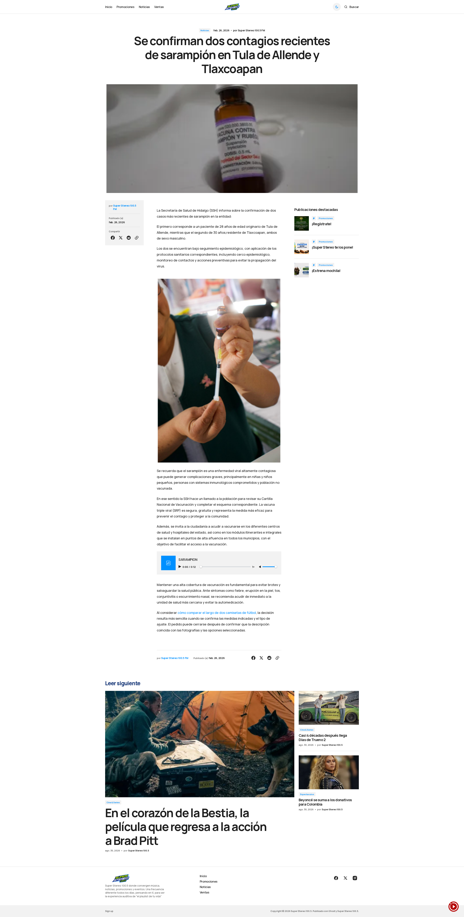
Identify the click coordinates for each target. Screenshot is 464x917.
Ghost (331, 911)
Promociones (326, 218)
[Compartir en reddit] (129, 238)
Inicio (203, 876)
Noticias (204, 30)
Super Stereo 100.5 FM (251, 30)
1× (253, 567)
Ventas (204, 892)
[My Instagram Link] (354, 878)
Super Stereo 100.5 (138, 850)
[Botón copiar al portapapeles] (137, 238)
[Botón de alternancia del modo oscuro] (337, 7)
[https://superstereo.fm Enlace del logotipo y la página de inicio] (232, 7)
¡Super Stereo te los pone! (332, 247)
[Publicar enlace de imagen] (301, 223)
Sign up (109, 911)
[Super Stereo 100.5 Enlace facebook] (336, 878)
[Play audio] (180, 566)
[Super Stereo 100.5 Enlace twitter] (345, 878)
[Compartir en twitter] (121, 238)
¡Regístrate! (321, 224)
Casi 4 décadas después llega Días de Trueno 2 (323, 737)
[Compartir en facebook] (113, 238)
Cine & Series (113, 802)
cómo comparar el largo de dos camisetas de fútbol (217, 612)
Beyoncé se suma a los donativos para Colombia (325, 802)
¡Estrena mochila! (326, 271)
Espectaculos (307, 794)
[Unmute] (260, 566)
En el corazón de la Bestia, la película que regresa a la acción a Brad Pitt (185, 827)
